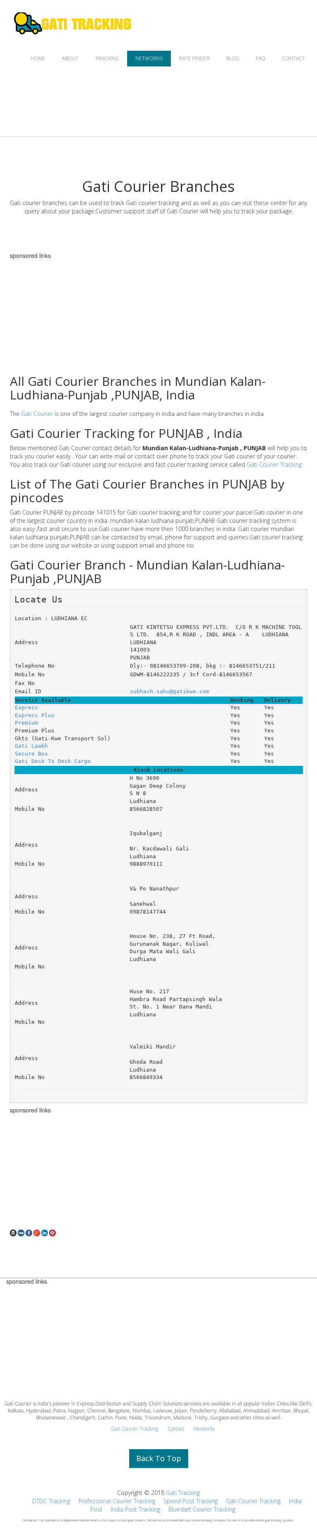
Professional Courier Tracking (116, 1501)
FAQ (260, 58)
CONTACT (293, 58)
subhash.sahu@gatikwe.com (169, 691)
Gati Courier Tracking (274, 464)
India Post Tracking (135, 1509)
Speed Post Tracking (190, 1501)
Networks (204, 1428)
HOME (38, 58)
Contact (176, 1428)
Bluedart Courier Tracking (201, 1509)
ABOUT (70, 58)
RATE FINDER (194, 58)
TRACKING (107, 58)
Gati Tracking (183, 1493)
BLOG (232, 58)
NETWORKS (149, 58)
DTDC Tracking (51, 1501)
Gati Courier (37, 414)
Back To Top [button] (158, 1458)
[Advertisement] (158, 1171)
